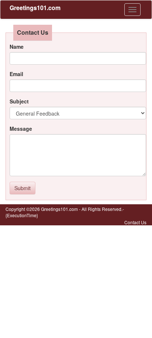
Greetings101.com (35, 7)
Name (17, 46)
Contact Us (135, 222)
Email (16, 74)
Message (21, 128)
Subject (19, 101)
